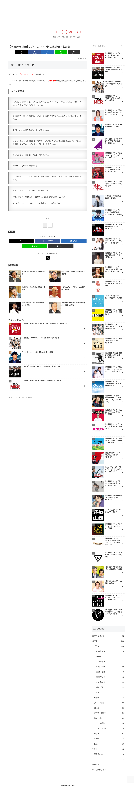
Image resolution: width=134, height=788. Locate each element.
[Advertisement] (59, 13)
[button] (74, 52)
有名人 (13, 231)
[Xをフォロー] (48, 258)
